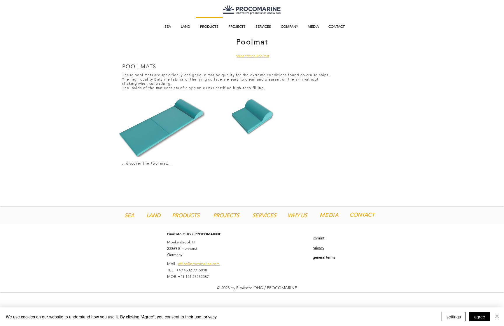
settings (454, 317)
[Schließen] (497, 316)
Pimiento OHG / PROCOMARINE (194, 233)
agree (479, 317)
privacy (210, 317)
